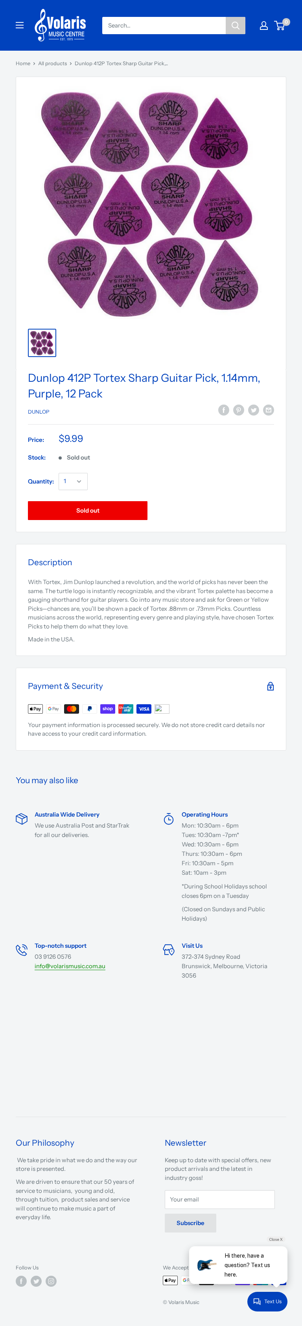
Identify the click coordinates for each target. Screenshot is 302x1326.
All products (52, 63)
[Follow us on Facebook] (21, 1281)
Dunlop (39, 411)
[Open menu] (20, 25)
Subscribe (190, 1223)
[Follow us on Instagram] (51, 1281)
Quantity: (41, 481)
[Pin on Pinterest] (238, 410)
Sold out (87, 510)
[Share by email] (268, 410)
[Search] (235, 25)
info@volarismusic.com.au (70, 966)
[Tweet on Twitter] (253, 410)
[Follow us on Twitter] (36, 1281)
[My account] (264, 25)
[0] (280, 25)
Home (23, 63)
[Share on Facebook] (223, 410)
